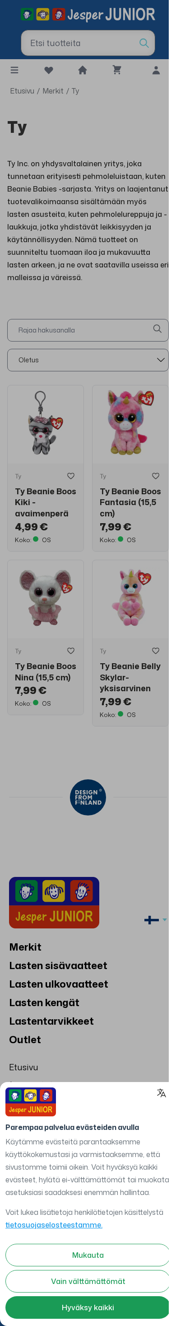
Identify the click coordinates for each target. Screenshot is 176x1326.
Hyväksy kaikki (88, 1307)
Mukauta (88, 1255)
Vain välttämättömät (88, 1281)
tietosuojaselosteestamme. (53, 1225)
